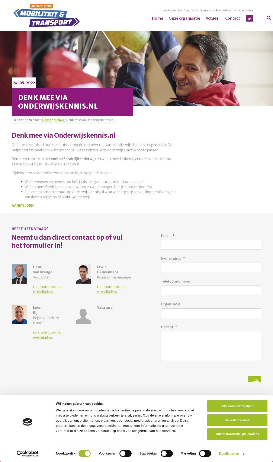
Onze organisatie (184, 18)
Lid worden (245, 10)
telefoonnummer (47, 286)
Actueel (213, 18)
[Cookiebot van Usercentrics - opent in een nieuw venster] (27, 453)
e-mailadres (43, 292)
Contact (232, 18)
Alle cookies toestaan (237, 406)
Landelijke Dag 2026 (176, 10)
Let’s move (203, 10)
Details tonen (229, 453)
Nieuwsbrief (224, 10)
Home (157, 18)
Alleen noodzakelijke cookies (237, 434)
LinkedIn (249, 18)
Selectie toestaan (237, 420)
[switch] (125, 453)
